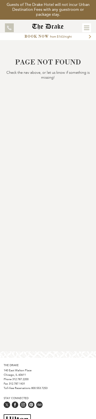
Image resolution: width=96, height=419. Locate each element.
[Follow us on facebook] (15, 405)
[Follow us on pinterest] (31, 405)
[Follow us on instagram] (23, 405)
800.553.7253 (39, 388)
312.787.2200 (20, 379)
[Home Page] (48, 28)
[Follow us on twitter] (7, 405)
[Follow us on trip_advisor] (39, 405)
